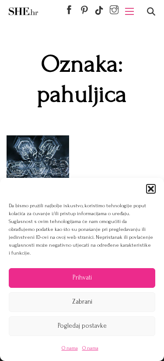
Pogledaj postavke (82, 325)
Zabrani (82, 301)
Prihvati (82, 277)
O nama (70, 348)
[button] (151, 188)
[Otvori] (151, 11)
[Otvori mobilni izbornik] (129, 11)
